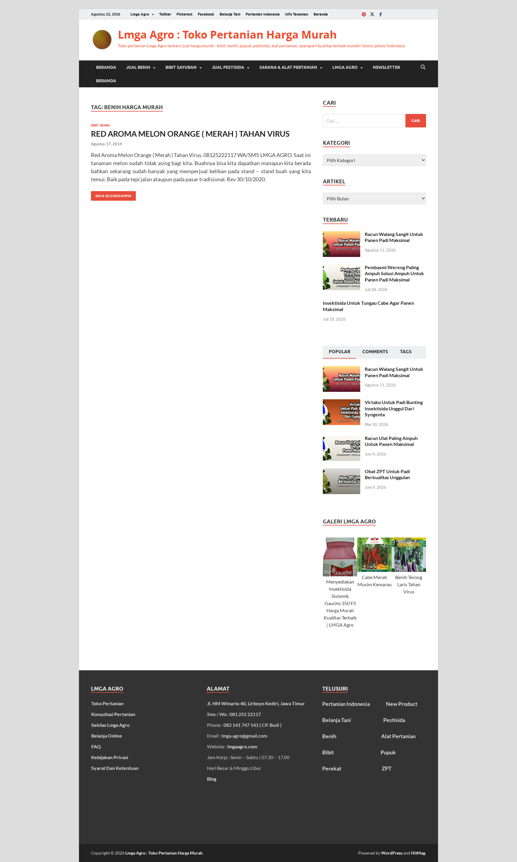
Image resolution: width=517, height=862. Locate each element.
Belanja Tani (230, 14)
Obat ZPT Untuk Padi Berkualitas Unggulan (387, 474)
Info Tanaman (296, 14)
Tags (406, 351)
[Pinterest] (363, 14)
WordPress (391, 852)
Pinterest (184, 14)
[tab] (339, 352)
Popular (339, 351)
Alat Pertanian (398, 736)
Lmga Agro (139, 14)
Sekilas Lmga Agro (110, 725)
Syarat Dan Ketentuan (115, 768)
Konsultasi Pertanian (113, 714)
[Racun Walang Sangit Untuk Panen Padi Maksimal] (341, 234)
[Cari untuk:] (374, 120)
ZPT (387, 768)
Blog (211, 779)
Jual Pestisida (228, 67)
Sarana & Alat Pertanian (288, 67)
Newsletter (386, 67)
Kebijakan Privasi (109, 757)
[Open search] (423, 67)
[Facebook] (380, 14)
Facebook (206, 14)
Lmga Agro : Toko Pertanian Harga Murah (227, 34)
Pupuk (388, 752)
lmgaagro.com (242, 746)
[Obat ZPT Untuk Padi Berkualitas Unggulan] (341, 472)
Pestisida (394, 720)
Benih (329, 736)
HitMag (418, 852)
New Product (401, 703)
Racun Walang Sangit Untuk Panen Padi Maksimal (394, 237)
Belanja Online (106, 735)
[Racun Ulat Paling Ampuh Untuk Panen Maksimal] (341, 438)
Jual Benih (138, 67)
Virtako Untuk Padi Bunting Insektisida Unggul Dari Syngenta (394, 408)
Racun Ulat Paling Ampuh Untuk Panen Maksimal (391, 441)
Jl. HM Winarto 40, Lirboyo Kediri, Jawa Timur (256, 703)
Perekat (331, 768)
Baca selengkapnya (111, 194)
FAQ (96, 746)
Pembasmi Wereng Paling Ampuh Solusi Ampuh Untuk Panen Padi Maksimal (394, 273)
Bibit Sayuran (181, 67)
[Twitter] (372, 14)
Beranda (321, 14)
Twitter (165, 14)
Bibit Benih (100, 125)
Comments (375, 351)
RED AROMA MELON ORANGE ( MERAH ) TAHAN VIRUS (190, 133)
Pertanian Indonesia (263, 14)
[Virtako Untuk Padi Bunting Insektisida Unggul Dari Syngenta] (341, 403)
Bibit (328, 752)
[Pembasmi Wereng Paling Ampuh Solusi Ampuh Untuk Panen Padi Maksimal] (341, 268)
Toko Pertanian (107, 703)
